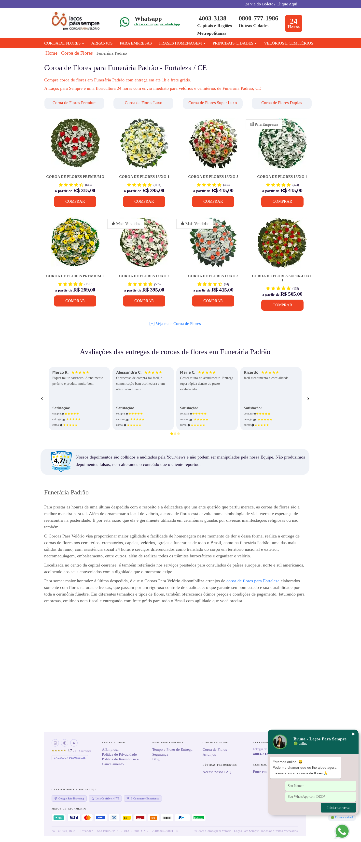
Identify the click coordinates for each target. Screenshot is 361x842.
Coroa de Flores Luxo (143, 102)
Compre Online (215, 742)
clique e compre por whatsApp (157, 24)
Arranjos (101, 43)
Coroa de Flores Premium (75, 102)
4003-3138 (212, 18)
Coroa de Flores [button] (63, 43)
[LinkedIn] (55, 743)
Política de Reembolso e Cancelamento (120, 761)
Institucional (114, 742)
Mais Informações (167, 742)
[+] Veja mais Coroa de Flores (175, 323)
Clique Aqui (287, 4)
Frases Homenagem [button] (181, 43)
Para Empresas (136, 43)
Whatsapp (148, 18)
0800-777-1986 (258, 18)
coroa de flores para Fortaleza (252, 580)
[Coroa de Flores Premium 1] (75, 245)
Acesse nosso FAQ (217, 772)
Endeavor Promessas (70, 757)
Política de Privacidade (119, 754)
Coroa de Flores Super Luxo (212, 102)
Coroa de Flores (77, 53)
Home (51, 53)
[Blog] (74, 743)
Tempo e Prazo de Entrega (172, 749)
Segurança (160, 754)
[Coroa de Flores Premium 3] (75, 146)
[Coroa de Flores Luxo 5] (213, 146)
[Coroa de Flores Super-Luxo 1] (282, 245)
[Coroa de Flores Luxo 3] (213, 245)
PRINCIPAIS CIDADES (233, 43)
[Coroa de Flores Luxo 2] (144, 245)
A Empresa (110, 749)
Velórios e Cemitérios (288, 43)
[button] (75, 103)
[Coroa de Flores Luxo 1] (144, 146)
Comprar (75, 201)
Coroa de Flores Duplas (281, 102)
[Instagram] (64, 743)
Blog (156, 759)
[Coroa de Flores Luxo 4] (282, 146)
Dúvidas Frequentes (220, 765)
